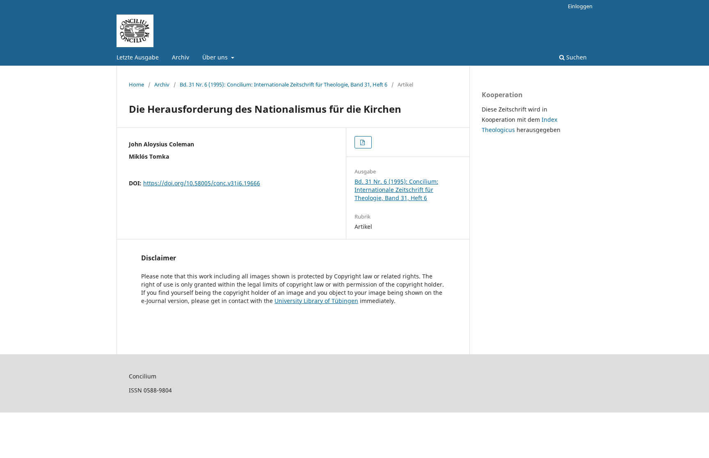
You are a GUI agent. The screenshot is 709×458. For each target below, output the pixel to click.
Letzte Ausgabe (138, 57)
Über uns (215, 57)
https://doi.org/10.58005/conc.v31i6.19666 (201, 183)
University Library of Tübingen (316, 301)
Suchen (576, 57)
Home (136, 84)
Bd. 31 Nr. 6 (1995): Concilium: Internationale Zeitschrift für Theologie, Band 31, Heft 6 (283, 84)
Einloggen (580, 6)
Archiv (180, 57)
